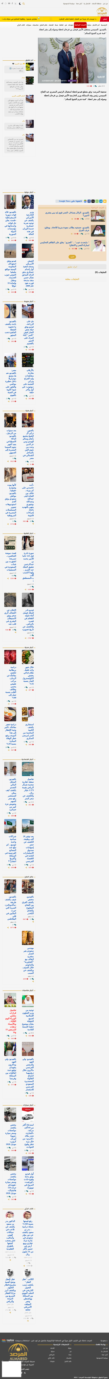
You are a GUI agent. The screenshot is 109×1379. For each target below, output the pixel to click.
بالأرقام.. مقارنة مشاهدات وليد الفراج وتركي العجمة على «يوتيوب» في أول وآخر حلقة (28, 381)
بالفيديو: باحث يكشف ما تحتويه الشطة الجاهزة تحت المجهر (10, 328)
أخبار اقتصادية (27, 759)
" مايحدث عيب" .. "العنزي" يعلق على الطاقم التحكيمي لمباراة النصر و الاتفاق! (64, 243)
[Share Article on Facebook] (89, 201)
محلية (52, 1351)
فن (66, 25)
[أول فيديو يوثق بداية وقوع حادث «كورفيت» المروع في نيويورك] (28, 1164)
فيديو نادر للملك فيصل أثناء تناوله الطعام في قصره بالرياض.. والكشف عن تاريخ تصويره (28, 620)
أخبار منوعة (28, 301)
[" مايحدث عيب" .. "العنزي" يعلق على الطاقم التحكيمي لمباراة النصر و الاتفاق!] (98, 245)
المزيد (72, 256)
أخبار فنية (29, 410)
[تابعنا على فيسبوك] (12, 3)
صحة (56, 25)
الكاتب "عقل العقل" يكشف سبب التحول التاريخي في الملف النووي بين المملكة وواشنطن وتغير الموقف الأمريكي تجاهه (28, 1294)
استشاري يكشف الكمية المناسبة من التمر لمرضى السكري (28, 731)
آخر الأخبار (96, 25)
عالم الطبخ (43, 25)
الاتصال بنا (87, 3)
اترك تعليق (72, 267)
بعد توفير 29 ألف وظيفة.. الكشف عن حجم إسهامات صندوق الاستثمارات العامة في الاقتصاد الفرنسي (28, 848)
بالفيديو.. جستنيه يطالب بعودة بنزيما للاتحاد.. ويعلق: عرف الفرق (66, 228)
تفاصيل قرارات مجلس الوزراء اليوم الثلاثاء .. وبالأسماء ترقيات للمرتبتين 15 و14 (10, 1021)
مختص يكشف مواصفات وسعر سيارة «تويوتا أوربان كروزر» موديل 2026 (10, 1134)
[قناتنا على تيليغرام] (2, 3)
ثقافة (61, 25)
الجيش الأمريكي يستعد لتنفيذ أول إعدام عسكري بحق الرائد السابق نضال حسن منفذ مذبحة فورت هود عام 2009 (28, 273)
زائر (23, 121)
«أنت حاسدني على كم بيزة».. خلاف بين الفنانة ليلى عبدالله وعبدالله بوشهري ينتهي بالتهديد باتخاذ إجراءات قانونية (28, 500)
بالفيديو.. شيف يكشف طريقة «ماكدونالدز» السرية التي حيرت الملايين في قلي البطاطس (10, 907)
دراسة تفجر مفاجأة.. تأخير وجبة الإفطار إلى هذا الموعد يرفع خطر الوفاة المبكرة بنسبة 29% (10, 734)
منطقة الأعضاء (96, 3)
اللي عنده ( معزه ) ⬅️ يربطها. (16, 69)
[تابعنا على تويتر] (15, 3)
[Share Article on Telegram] (101, 201)
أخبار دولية (28, 192)
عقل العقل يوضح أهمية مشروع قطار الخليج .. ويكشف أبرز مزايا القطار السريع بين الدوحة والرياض (10, 1290)
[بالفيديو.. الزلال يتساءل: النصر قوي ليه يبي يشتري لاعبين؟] (98, 216)
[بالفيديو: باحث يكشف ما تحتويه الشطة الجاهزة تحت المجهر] (10, 311)
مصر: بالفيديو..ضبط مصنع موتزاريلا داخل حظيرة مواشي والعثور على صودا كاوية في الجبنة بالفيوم (10, 382)
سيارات (28, 25)
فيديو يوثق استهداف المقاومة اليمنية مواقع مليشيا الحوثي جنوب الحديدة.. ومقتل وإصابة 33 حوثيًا (10, 273)
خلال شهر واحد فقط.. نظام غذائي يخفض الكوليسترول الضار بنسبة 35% (28, 675)
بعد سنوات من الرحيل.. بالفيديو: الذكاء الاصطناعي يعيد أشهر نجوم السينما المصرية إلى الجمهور (10, 441)
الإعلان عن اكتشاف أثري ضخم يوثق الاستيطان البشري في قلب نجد (10, 617)
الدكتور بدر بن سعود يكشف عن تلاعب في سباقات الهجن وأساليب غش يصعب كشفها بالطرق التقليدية (10, 1235)
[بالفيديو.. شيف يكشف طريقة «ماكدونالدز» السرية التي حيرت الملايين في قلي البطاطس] (10, 886)
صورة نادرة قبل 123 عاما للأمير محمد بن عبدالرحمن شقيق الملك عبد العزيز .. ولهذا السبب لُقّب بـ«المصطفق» (28, 567)
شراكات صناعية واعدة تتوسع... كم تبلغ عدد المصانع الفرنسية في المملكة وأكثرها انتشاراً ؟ (10, 848)
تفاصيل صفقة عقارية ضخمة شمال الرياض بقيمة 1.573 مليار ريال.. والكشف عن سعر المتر (28, 789)
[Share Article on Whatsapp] (97, 201)
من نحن (105, 3)
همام (23, 77)
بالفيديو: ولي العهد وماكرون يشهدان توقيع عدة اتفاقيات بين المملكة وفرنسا (10, 1069)
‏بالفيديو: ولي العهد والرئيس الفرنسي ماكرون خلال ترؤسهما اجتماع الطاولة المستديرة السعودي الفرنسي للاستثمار (28, 1074)
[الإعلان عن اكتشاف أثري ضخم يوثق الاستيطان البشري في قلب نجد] (10, 600)
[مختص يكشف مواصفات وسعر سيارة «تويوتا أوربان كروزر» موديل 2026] (10, 1115)
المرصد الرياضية (80, 25)
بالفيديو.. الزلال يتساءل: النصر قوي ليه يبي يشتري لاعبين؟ (67, 214)
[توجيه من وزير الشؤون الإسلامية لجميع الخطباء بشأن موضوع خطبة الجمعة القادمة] (28, 1000)
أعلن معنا (79, 3)
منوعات (70, 25)
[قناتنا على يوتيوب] (9, 3)
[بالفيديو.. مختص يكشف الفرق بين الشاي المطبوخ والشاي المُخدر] (28, 886)
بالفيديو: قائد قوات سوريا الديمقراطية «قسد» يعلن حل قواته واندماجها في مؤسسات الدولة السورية (10, 223)
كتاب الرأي (21, 25)
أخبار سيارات (28, 1105)
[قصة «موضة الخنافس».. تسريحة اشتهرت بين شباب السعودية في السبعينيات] (10, 543)
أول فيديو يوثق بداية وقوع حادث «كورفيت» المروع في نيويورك (29, 1181)
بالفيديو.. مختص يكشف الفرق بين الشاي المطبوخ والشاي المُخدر (28, 904)
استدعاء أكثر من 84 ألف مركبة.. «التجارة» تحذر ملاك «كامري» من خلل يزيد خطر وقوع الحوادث (28, 1136)
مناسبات (35, 25)
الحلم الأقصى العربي (18, 96)
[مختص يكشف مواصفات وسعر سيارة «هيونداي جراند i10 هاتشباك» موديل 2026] (10, 1164)
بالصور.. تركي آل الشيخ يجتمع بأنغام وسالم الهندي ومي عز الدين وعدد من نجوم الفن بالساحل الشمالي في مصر (28, 444)
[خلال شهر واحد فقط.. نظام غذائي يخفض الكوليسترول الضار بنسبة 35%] (28, 657)
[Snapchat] (104, 201)
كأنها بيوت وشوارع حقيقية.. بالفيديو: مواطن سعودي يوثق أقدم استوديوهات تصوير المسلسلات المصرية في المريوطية (10, 500)
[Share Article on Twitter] (93, 201)
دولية (89, 25)
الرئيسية (104, 25)
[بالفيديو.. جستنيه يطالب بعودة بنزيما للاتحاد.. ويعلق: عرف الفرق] (98, 231)
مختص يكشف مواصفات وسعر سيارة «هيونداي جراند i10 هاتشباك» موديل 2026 (10, 1183)
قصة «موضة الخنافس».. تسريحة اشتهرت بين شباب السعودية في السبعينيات (10, 561)
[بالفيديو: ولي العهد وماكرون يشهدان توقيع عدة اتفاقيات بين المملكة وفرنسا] (10, 1049)
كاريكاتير (51, 1354)
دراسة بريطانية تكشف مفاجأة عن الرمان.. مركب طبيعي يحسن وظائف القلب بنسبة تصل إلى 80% (10, 682)
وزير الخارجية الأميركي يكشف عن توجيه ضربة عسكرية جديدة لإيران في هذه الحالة (28, 223)
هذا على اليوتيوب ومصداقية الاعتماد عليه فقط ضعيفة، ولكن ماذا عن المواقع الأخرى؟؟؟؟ (14, 85)
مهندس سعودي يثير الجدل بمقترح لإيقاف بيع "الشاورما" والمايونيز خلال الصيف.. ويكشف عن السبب (28, 960)
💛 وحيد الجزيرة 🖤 (18, 64)
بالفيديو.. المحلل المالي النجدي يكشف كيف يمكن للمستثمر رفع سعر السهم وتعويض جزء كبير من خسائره (10, 794)
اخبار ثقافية (28, 533)
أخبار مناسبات (27, 990)
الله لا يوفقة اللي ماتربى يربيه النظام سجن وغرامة (15, 127)
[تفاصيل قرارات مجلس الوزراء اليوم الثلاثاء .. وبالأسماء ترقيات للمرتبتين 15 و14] (10, 1000)
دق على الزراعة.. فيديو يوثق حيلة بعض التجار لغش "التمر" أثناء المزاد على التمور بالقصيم (28, 332)
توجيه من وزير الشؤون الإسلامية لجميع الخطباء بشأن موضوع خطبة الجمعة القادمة (28, 1020)
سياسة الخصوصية (69, 3)
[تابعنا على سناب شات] (5, 3)
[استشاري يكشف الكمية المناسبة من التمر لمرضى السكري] (28, 714)
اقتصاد (51, 25)
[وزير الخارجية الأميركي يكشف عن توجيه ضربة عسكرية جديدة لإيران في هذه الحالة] (28, 202)
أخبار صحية (29, 647)
